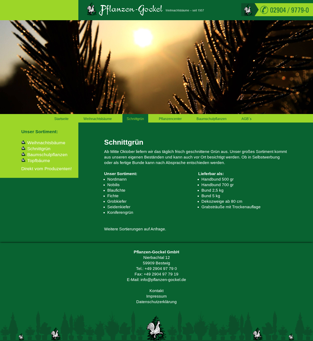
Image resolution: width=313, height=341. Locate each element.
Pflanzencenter (170, 119)
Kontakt (156, 290)
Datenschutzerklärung (156, 302)
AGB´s (246, 119)
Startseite (61, 119)
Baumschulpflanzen (212, 119)
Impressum (156, 296)
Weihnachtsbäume (97, 119)
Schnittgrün (135, 119)
